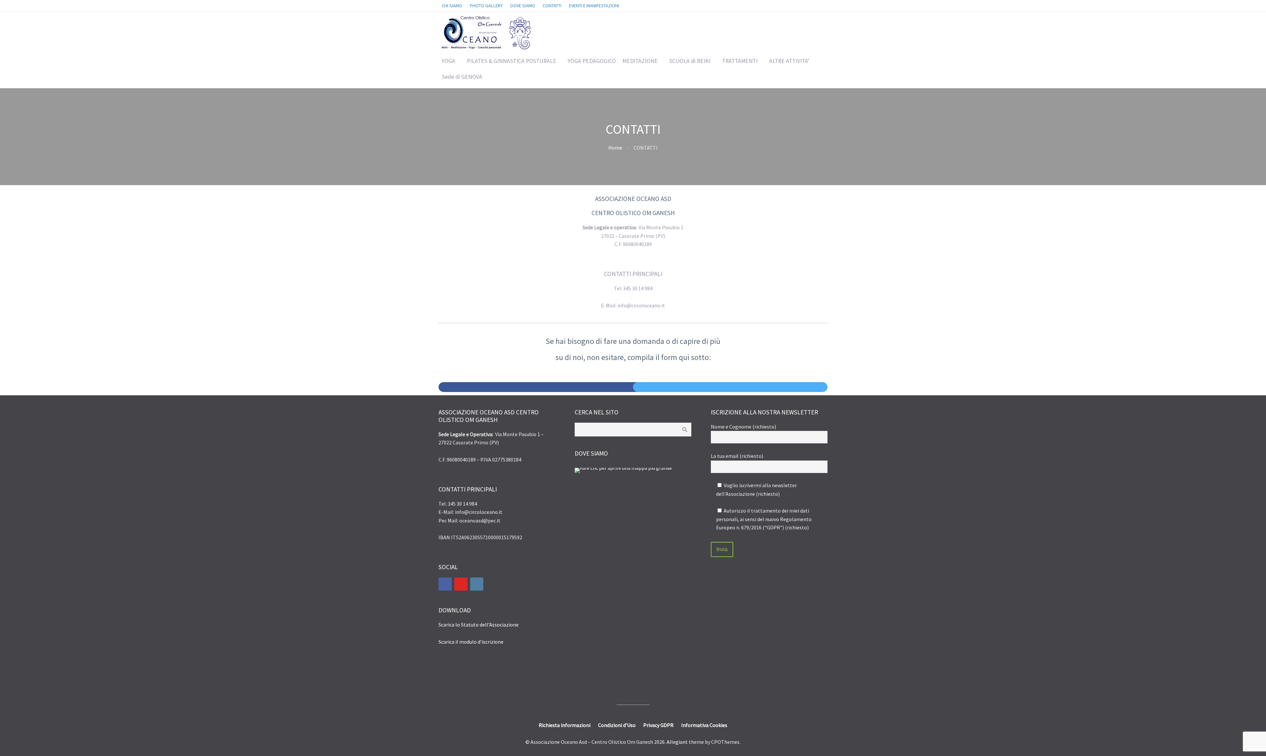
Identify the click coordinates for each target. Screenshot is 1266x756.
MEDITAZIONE (640, 61)
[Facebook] (445, 584)
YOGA (448, 61)
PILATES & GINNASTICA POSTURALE (511, 61)
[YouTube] (460, 584)
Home (615, 147)
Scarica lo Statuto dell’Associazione (478, 624)
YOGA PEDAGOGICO (592, 61)
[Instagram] (476, 584)
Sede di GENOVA (462, 76)
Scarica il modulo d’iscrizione (470, 641)
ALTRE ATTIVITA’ (789, 61)
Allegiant (677, 742)
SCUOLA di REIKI (689, 61)
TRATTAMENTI (740, 61)
